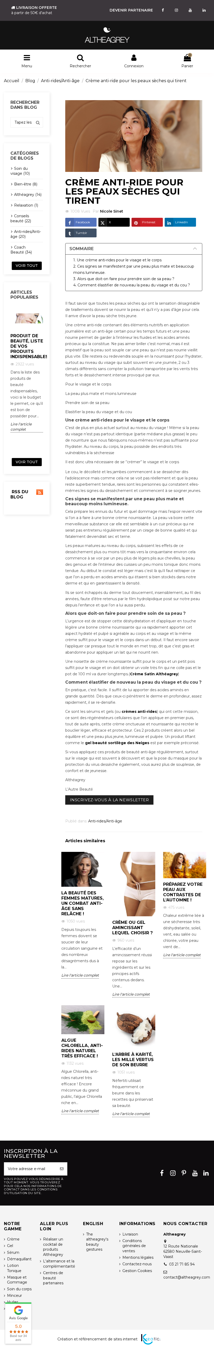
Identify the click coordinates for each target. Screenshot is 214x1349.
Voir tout (27, 265)
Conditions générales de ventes (134, 1245)
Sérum (13, 1252)
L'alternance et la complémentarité (59, 1264)
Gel (10, 1245)
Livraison (130, 1234)
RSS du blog (19, 494)
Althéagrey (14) (27, 194)
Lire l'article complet (21, 427)
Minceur (14, 1295)
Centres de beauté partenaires (53, 1277)
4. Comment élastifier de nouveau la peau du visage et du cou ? (131, 285)
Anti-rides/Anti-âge (105, 821)
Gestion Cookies (137, 1270)
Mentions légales (137, 1257)
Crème (13, 1239)
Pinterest (149, 222)
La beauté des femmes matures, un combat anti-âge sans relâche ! (82, 903)
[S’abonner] (61, 1169)
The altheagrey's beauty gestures (97, 1242)
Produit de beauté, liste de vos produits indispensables (26, 346)
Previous (7, 380)
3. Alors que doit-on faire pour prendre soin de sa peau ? (123, 278)
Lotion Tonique (14, 1268)
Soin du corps (19, 1289)
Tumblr (81, 233)
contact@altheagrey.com (186, 1277)
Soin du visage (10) (20, 171)
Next (46, 380)
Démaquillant (19, 1259)
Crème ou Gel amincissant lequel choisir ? (132, 927)
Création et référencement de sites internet (97, 1339)
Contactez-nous (137, 1264)
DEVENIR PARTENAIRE (131, 10)
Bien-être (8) (25, 184)
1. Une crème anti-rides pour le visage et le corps (117, 260)
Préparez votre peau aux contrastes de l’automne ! (183, 892)
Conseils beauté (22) (20, 219)
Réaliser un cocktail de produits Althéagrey (53, 1247)
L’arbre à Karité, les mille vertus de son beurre (133, 1059)
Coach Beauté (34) (21, 250)
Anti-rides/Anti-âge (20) (25, 234)
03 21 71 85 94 (182, 1264)
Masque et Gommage (17, 1280)
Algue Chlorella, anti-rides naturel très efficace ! (82, 1048)
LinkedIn (181, 222)
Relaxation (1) (26, 205)
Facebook (83, 222)
